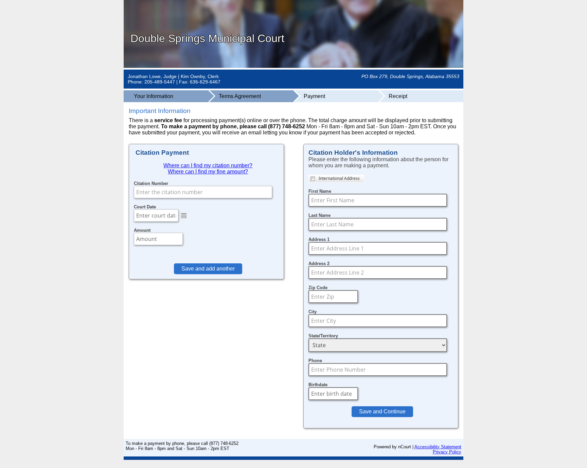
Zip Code (317, 287)
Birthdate (317, 384)
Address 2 (319, 263)
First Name (319, 191)
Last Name (319, 215)
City (312, 311)
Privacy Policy (447, 451)
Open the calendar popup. (184, 215)
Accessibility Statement (437, 446)
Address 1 (319, 239)
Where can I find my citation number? (207, 165)
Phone (315, 360)
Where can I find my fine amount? (208, 171)
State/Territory (323, 335)
